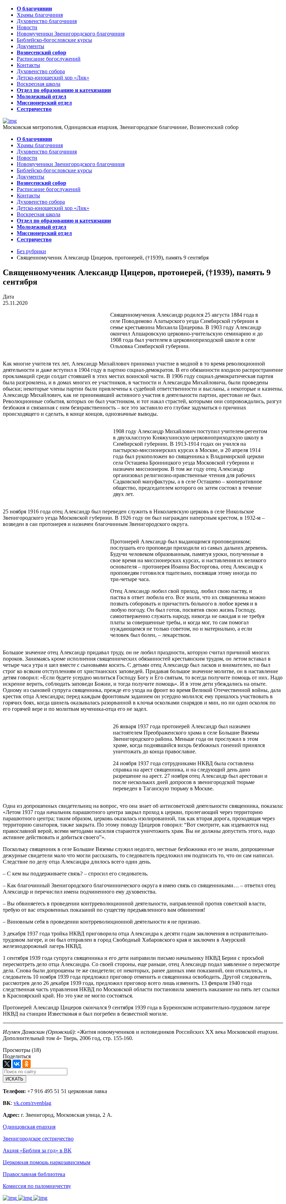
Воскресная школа (38, 84)
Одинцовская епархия (29, 1127)
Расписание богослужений (49, 59)
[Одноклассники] (26, 1064)
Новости (27, 27)
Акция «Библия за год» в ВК (37, 1150)
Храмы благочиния (40, 15)
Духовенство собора (41, 71)
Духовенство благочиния (47, 21)
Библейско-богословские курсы (54, 40)
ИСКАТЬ (14, 1079)
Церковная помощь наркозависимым (46, 1162)
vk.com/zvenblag (32, 1103)
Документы (30, 46)
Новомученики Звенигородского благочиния (71, 34)
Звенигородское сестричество (38, 1139)
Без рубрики (31, 251)
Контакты (28, 65)
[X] (7, 1064)
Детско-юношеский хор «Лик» (53, 78)
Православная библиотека (34, 1174)
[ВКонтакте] (17, 1064)
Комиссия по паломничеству (37, 1186)
